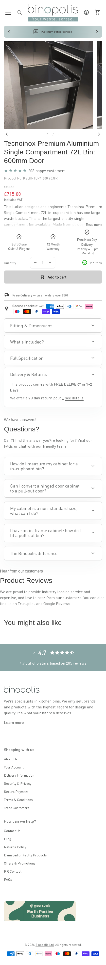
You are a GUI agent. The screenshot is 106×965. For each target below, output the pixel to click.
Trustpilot (26, 603)
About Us (11, 759)
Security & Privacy (17, 783)
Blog (7, 838)
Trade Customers (16, 807)
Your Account (14, 767)
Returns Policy (15, 847)
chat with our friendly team (42, 446)
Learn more (14, 722)
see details (74, 397)
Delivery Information (19, 775)
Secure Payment (16, 791)
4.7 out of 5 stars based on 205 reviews (53, 663)
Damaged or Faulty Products (25, 855)
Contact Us (12, 830)
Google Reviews (56, 603)
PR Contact (12, 871)
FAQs (8, 446)
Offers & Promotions (19, 863)
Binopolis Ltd (44, 945)
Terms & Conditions (18, 799)
